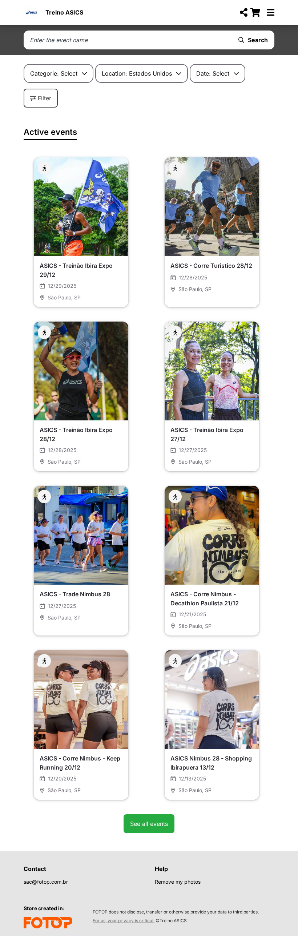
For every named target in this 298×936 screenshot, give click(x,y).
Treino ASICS (64, 12)
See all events (149, 823)
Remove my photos (178, 882)
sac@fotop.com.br (46, 882)
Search (258, 40)
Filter (44, 98)
